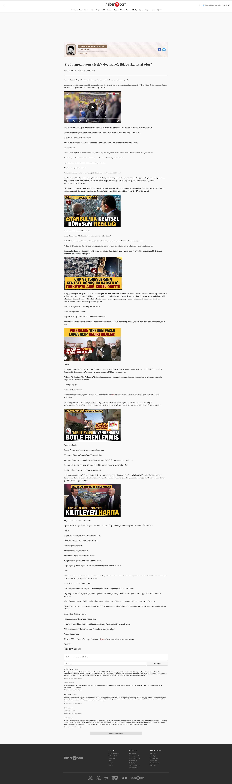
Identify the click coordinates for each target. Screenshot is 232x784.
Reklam (111, 763)
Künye (110, 760)
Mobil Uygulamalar (134, 756)
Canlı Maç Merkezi (134, 765)
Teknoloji (134, 9)
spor (112, 394)
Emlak (103, 9)
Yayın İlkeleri (112, 758)
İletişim (111, 765)
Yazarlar (153, 9)
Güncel (122, 9)
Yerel (92, 9)
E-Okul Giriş (153, 760)
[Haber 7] (116, 4)
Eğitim (141, 9)
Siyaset (116, 9)
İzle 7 (137, 778)
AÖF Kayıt (153, 756)
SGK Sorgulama (154, 763)
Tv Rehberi (132, 763)
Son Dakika (74, 9)
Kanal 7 (90, 778)
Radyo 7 (98, 778)
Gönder (157, 664)
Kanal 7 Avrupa (106, 778)
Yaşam (128, 9)
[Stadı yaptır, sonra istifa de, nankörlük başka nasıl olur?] (159, 49)
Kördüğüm (153, 765)
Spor (80, 9)
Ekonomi (86, 9)
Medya (147, 9)
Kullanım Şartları (113, 756)
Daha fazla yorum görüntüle (116, 733)
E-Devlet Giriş (154, 758)
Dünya (98, 9)
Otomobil (109, 9)
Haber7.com (73, 758)
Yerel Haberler (133, 760)
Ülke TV (124, 778)
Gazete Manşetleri (134, 758)
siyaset (102, 639)
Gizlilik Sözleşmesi (114, 753)
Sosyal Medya (133, 767)
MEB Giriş (153, 753)
